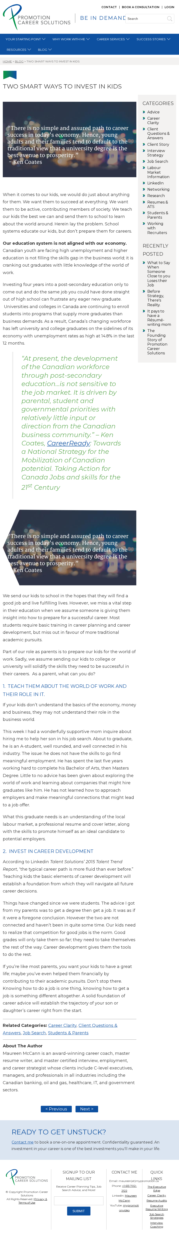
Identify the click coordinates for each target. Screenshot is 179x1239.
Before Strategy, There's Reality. (155, 298)
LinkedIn (155, 183)
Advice (153, 112)
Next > (86, 1109)
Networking (158, 189)
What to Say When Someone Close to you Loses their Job (158, 274)
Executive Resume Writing (157, 1207)
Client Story (158, 144)
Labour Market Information (158, 172)
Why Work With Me (68, 39)
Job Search (34, 1032)
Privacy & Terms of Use (32, 1201)
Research (156, 195)
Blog (42, 49)
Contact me (23, 1142)
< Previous (56, 1109)
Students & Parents (68, 1032)
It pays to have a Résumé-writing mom (159, 318)
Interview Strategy (156, 153)
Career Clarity (62, 1025)
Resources (16, 49)
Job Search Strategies (156, 1216)
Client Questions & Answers (158, 133)
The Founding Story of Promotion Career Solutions (157, 342)
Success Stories (151, 39)
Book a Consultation (140, 7)
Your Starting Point (23, 39)
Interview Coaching (156, 1224)
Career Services (111, 39)
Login (169, 7)
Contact (109, 7)
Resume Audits (157, 1200)
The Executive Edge (157, 1188)
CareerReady (68, 443)
